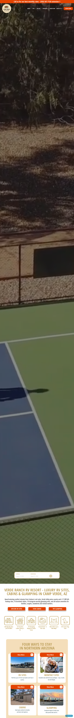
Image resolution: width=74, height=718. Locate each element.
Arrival (18, 574)
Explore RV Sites (16, 609)
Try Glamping (57, 609)
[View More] (32, 654)
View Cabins (37, 609)
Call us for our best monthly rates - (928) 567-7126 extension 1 (37, 1)
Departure (33, 574)
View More (21, 655)
